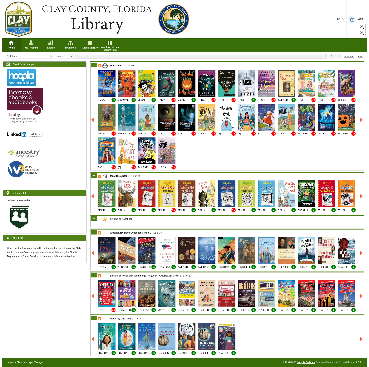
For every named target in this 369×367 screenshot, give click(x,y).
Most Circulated (118, 176)
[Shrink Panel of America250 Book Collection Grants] (94, 232)
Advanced (349, 56)
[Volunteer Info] (19, 217)
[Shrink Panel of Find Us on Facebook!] (94, 218)
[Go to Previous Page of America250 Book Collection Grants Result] (92, 253)
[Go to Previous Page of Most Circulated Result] (92, 196)
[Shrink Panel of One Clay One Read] (94, 318)
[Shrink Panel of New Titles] (94, 65)
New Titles (115, 65)
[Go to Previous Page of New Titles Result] (92, 119)
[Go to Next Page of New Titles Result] (361, 119)
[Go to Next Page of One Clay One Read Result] (361, 339)
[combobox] (27, 56)
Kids (360, 56)
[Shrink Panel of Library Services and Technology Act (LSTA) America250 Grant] (94, 275)
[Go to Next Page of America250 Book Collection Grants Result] (361, 253)
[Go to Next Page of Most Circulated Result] (361, 196)
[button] (51, 56)
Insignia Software (306, 362)
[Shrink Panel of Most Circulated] (94, 175)
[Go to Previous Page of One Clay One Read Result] (92, 339)
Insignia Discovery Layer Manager (25, 362)
